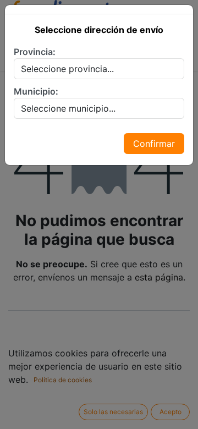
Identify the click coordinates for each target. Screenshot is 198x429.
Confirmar (154, 143)
